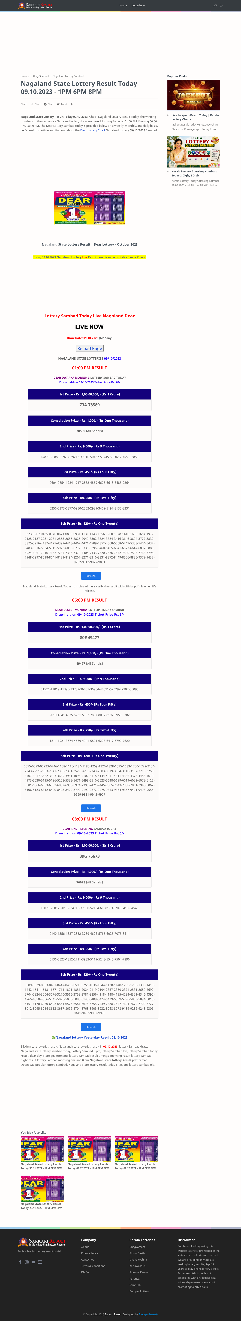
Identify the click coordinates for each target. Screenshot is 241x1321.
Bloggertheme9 (148, 1314)
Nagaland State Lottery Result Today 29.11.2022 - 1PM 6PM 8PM (41, 1206)
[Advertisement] (120, 42)
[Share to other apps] (72, 104)
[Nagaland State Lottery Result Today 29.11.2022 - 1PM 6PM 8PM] (42, 1189)
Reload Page (89, 348)
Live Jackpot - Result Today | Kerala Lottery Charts (195, 117)
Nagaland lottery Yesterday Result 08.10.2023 (92, 1037)
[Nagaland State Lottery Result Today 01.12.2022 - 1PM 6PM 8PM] (89, 1149)
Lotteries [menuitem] (137, 5)
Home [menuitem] (123, 5)
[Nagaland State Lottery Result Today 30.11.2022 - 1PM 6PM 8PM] (42, 1149)
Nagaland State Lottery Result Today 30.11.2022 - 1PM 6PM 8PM (41, 1166)
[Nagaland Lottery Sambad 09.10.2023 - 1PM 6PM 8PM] (89, 208)
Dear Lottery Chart (92, 130)
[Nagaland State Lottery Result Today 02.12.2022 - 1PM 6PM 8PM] (136, 1149)
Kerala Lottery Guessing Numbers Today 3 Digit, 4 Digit (194, 173)
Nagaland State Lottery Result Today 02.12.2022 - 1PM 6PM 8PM (135, 1166)
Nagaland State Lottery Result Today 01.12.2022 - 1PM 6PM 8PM (88, 1166)
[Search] (221, 5)
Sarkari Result (113, 1314)
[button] (215, 5)
